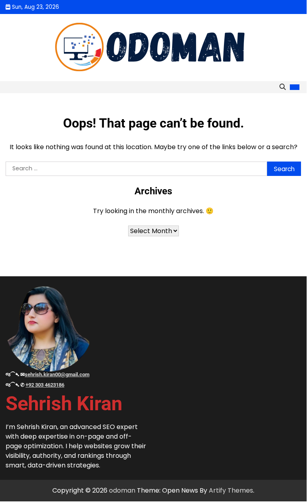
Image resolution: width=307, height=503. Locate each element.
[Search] (282, 87)
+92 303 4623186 (45, 385)
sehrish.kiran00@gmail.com (57, 374)
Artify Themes (231, 490)
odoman (122, 490)
